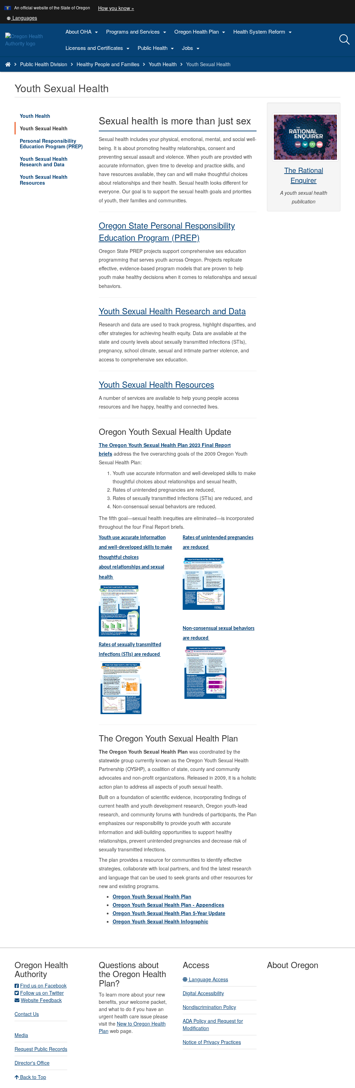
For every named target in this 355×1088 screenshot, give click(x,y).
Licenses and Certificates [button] (98, 48)
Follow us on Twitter (42, 992)
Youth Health (163, 64)
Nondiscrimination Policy (209, 1006)
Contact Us (27, 1013)
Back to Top (32, 1076)
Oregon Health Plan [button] (200, 32)
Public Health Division (43, 64)
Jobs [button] (191, 48)
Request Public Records (41, 1048)
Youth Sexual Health (44, 128)
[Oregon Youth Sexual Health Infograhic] (119, 609)
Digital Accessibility (203, 993)
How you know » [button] (116, 8)
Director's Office (32, 1062)
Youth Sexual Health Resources (44, 179)
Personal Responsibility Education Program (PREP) (51, 143)
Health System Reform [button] (263, 32)
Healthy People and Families (108, 64)
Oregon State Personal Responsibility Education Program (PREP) (167, 231)
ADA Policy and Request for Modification (213, 1024)
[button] (22, 17)
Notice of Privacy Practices (212, 1041)
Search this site (63, 73)
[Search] (344, 39)
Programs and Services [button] (137, 32)
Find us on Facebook (43, 985)
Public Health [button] (157, 48)
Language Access (208, 979)
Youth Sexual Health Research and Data (44, 161)
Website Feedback (41, 1000)
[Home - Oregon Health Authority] (8, 64)
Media (21, 1035)
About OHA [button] (83, 32)
